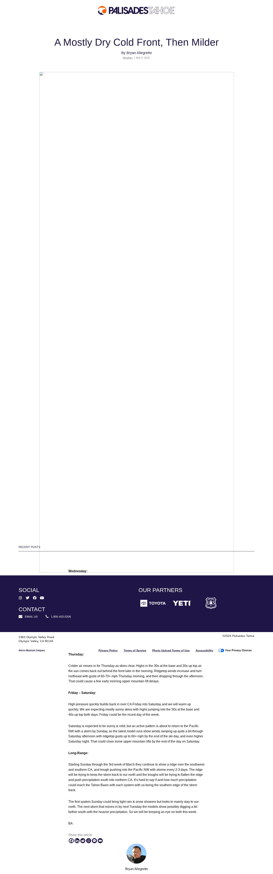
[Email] (100, 840)
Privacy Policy (108, 650)
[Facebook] (71, 840)
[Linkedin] (77, 840)
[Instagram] (20, 598)
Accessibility (204, 650)
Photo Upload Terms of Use (171, 650)
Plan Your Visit (86, 27)
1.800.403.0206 (60, 616)
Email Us (30, 616)
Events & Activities (176, 29)
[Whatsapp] (88, 840)
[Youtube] (42, 598)
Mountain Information (131, 29)
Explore (30, 27)
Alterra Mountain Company (32, 650)
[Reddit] (82, 840)
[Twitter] (27, 598)
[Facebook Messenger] (94, 840)
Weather (128, 57)
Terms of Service (135, 650)
